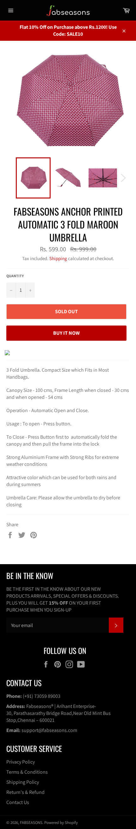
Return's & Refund (25, 792)
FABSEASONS (31, 822)
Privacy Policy (20, 762)
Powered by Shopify (61, 822)
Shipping (58, 258)
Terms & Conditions (27, 772)
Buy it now (66, 333)
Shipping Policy (22, 782)
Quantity (15, 275)
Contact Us (17, 802)
